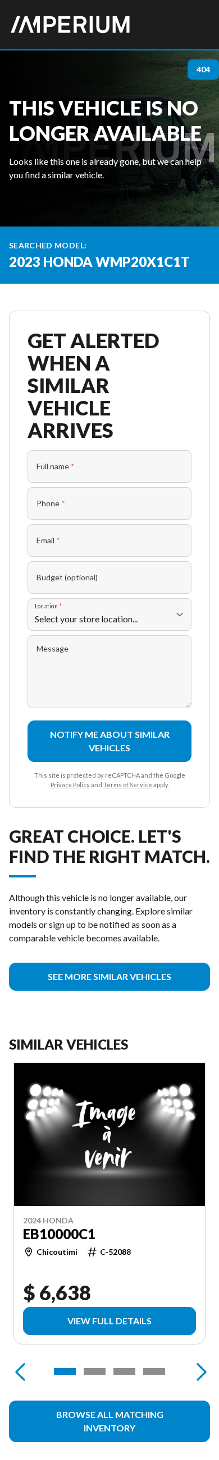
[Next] (199, 1371)
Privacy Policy (70, 784)
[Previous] (20, 1371)
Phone (50, 503)
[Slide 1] (65, 1371)
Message (52, 648)
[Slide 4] (154, 1371)
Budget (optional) (67, 577)
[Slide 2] (95, 1371)
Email (48, 540)
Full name (55, 466)
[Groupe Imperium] (71, 24)
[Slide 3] (124, 1371)
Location (48, 605)
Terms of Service (127, 784)
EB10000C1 (59, 1234)
